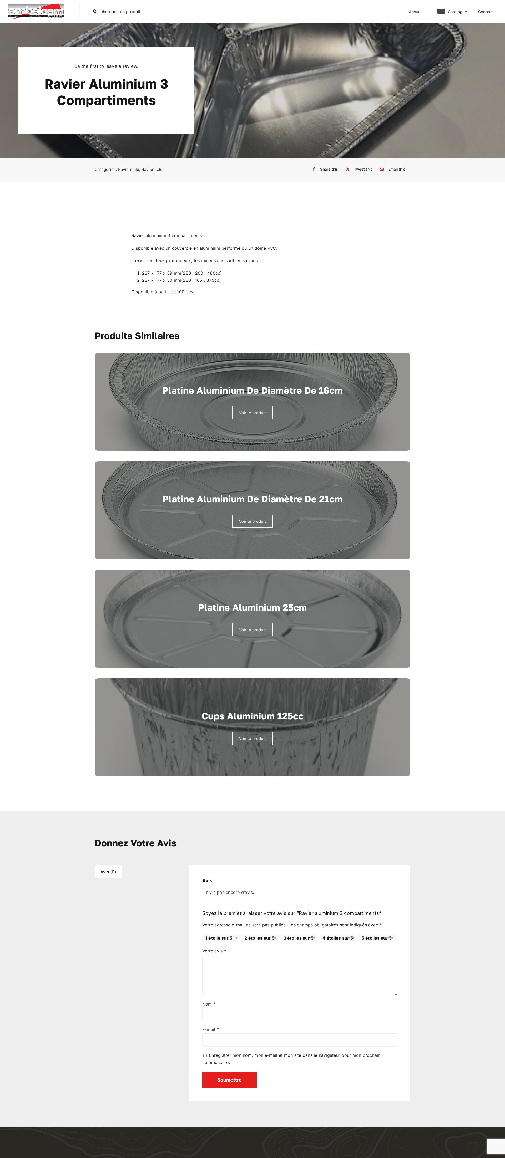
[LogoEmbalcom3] (36, 5)
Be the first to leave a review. (106, 66)
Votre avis (214, 951)
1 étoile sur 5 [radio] (218, 938)
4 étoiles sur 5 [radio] (337, 938)
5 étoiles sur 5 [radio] (377, 938)
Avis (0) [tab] (108, 871)
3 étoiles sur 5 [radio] (299, 938)
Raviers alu (128, 169)
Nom (208, 1004)
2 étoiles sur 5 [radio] (259, 938)
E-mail (210, 1029)
